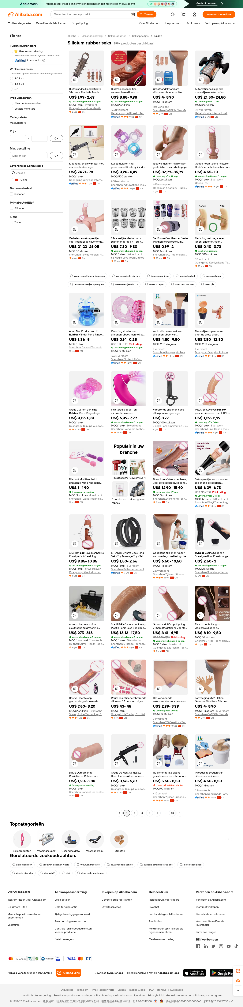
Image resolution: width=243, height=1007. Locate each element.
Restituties (155, 921)
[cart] (184, 15)
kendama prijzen (160, 276)
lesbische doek (187, 276)
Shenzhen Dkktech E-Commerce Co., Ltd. (128, 359)
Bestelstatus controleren (211, 914)
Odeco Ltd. (201, 182)
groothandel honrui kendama (89, 276)
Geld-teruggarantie (66, 906)
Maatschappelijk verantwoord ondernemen (25, 916)
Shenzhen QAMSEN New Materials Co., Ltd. (170, 110)
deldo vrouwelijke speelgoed (89, 284)
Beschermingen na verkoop (71, 921)
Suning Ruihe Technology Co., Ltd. (86, 714)
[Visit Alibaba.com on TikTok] (236, 946)
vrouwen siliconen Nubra (56, 864)
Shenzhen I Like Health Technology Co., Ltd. (212, 428)
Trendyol (162, 989)
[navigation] (36, 425)
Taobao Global (137, 989)
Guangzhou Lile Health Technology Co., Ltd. (170, 647)
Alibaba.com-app (168, 972)
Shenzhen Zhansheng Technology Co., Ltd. (170, 498)
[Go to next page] (180, 813)
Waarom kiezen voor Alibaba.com (27, 899)
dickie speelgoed (192, 864)
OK (56, 138)
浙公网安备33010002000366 (183, 1001)
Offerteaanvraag (111, 906)
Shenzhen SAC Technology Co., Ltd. (170, 254)
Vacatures (14, 924)
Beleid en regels (64, 939)
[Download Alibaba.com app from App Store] (194, 973)
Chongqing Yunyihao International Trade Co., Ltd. (86, 179)
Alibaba (72, 35)
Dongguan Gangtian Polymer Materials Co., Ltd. (212, 352)
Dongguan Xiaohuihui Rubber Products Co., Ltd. (170, 187)
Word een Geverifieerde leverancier (210, 923)
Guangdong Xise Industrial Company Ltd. (86, 572)
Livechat (154, 906)
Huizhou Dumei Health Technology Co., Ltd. (86, 643)
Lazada (122, 989)
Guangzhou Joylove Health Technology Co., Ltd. (86, 108)
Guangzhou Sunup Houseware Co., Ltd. (86, 425)
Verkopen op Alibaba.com (211, 899)
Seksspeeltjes (140, 35)
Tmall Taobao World (103, 989)
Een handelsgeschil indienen (166, 914)
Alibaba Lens (16, 972)
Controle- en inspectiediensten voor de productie (73, 930)
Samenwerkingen (206, 931)
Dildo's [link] (158, 35)
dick (68, 873)
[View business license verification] (156, 1001)
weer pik (209, 284)
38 (172, 813)
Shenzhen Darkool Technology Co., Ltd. (86, 347)
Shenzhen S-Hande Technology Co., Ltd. (128, 569)
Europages (176, 989)
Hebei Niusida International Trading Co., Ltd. (212, 113)
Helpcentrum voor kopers (164, 899)
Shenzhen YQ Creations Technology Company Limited (128, 184)
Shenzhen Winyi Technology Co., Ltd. (212, 502)
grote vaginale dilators (128, 276)
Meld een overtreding (161, 939)
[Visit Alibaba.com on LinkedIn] (206, 946)
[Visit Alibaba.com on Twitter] (213, 946)
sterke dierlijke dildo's (126, 284)
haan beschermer (184, 284)
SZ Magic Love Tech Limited (127, 257)
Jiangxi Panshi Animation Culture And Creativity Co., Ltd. (170, 425)
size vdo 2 (49, 873)
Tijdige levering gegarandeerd (72, 914)
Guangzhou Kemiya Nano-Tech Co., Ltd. (212, 262)
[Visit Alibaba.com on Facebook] (198, 946)
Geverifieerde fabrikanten (117, 899)
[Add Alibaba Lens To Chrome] (68, 973)
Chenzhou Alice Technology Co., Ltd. (212, 640)
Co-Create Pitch (17, 906)
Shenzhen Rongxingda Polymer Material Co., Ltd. (170, 352)
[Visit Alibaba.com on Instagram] (221, 946)
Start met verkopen (207, 906)
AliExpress (67, 989)
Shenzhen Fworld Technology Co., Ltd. (86, 498)
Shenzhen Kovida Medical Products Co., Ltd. (86, 254)
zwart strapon (156, 284)
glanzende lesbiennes (92, 873)
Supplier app (115, 972)
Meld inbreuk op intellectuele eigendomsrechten (166, 930)
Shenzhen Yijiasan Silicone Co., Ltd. (170, 574)
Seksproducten (117, 35)
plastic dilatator (24, 873)
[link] (238, 971)
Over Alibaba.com (19, 891)
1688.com (82, 989)
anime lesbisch (24, 864)
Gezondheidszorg (92, 35)
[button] (133, 14)
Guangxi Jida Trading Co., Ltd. (128, 714)
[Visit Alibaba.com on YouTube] (228, 946)
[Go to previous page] (119, 813)
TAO (151, 989)
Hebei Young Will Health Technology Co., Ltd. (128, 113)
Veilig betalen (62, 899)
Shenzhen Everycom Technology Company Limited (128, 428)
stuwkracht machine (122, 864)
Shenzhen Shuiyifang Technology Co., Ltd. (212, 572)
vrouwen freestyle (90, 864)
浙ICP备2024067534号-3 (218, 1001)
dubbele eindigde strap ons (158, 864)
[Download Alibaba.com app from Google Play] (222, 973)
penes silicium (214, 276)
